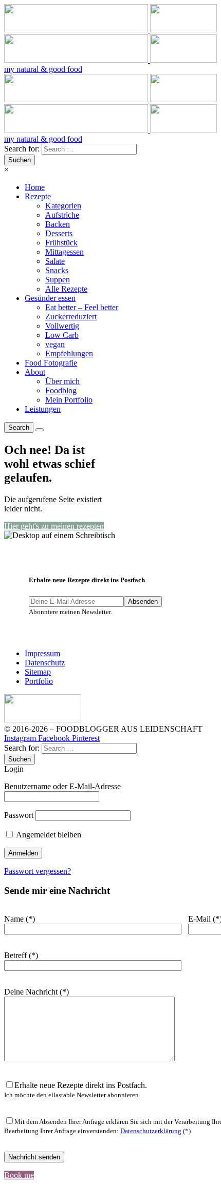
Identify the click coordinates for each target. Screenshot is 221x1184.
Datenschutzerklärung (150, 1131)
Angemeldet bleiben (47, 834)
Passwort (18, 815)
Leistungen (43, 409)
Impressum (42, 653)
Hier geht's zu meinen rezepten (54, 526)
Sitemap (38, 671)
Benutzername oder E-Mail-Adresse (62, 786)
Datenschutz (45, 662)
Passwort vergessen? (37, 871)
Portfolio (39, 681)
